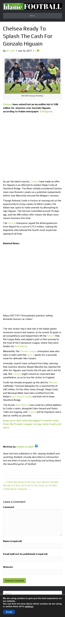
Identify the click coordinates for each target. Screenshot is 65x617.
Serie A (11, 223)
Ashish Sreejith (25, 446)
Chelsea (7, 104)
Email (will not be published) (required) (25, 554)
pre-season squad (21, 396)
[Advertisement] (32, 147)
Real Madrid (20, 346)
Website (8, 567)
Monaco (53, 382)
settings (29, 606)
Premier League (28, 351)
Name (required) (12, 541)
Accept (9, 612)
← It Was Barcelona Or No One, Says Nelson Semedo (30, 482)
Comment (8, 507)
